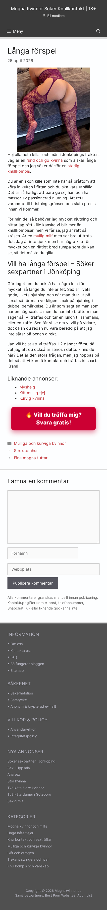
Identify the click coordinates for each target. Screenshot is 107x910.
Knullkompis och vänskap (28, 866)
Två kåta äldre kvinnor (25, 788)
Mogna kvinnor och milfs (27, 826)
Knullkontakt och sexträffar (29, 839)
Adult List (84, 895)
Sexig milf (15, 801)
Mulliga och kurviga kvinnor (40, 443)
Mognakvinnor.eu (68, 891)
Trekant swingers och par (28, 859)
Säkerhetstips (21, 693)
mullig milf (43, 235)
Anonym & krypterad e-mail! (33, 706)
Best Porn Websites (60, 895)
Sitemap (17, 670)
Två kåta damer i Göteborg (29, 794)
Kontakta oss (20, 650)
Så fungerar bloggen (27, 664)
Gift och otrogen (20, 853)
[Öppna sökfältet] (98, 31)
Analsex (13, 774)
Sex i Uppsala (18, 768)
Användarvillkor (23, 729)
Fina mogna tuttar (31, 457)
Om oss (16, 644)
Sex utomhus (26, 450)
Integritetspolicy (23, 736)
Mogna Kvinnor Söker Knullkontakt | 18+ (53, 8)
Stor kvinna (16, 781)
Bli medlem (56, 16)
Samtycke (18, 700)
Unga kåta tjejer (20, 833)
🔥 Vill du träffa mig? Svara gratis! (53, 418)
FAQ (13, 657)
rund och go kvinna (44, 160)
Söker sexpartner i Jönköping (31, 761)
